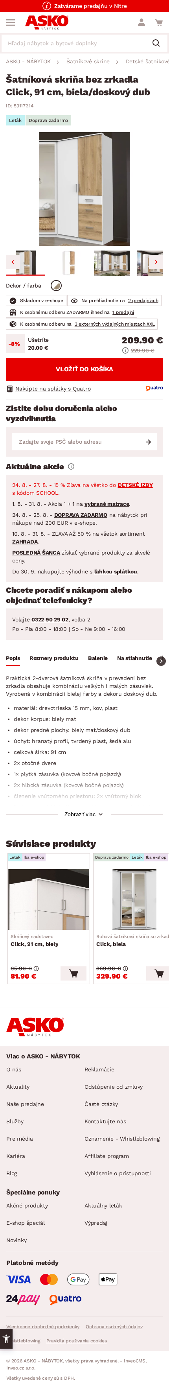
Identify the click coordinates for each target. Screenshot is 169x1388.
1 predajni (123, 312)
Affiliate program (106, 1156)
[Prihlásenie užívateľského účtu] (141, 22)
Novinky (16, 1240)
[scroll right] (161, 661)
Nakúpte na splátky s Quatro (52, 388)
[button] (25, 263)
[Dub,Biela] (56, 285)
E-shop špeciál (25, 1223)
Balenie (98, 658)
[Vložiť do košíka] (73, 973)
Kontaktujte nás (105, 1121)
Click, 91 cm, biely (34, 940)
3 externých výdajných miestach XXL (115, 324)
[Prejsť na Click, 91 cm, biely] (49, 899)
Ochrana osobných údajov (114, 1326)
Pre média (19, 1138)
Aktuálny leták (103, 1205)
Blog (11, 1173)
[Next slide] (156, 262)
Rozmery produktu (54, 658)
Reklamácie (99, 1069)
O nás (13, 1069)
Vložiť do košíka (84, 369)
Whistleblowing (23, 1341)
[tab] (13, 659)
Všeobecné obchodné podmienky (42, 1326)
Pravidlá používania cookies (76, 1341)
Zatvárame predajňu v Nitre (90, 6)
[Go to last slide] (13, 262)
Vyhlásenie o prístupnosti (117, 1173)
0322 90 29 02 (49, 619)
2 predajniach (143, 300)
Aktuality (17, 1087)
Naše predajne (25, 1104)
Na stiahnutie (134, 658)
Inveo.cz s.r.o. (20, 1368)
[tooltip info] (71, 466)
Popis (13, 658)
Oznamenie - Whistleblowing (122, 1138)
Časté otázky (101, 1104)
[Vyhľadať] (159, 43)
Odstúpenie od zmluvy (113, 1087)
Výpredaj (95, 1223)
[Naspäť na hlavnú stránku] (46, 22)
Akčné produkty (27, 1205)
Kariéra (15, 1156)
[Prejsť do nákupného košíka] (158, 22)
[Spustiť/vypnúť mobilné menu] (10, 22)
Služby (15, 1121)
